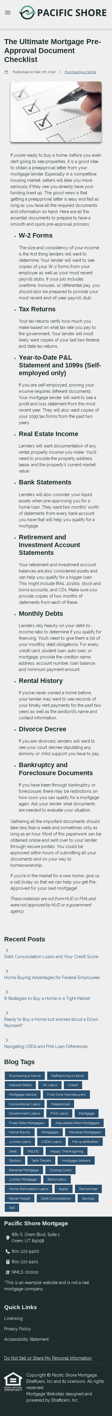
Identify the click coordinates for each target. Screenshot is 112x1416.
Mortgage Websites (45, 1394)
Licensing (13, 1318)
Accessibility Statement (26, 1339)
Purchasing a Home (80, 72)
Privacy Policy (17, 1328)
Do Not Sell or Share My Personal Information (48, 1358)
